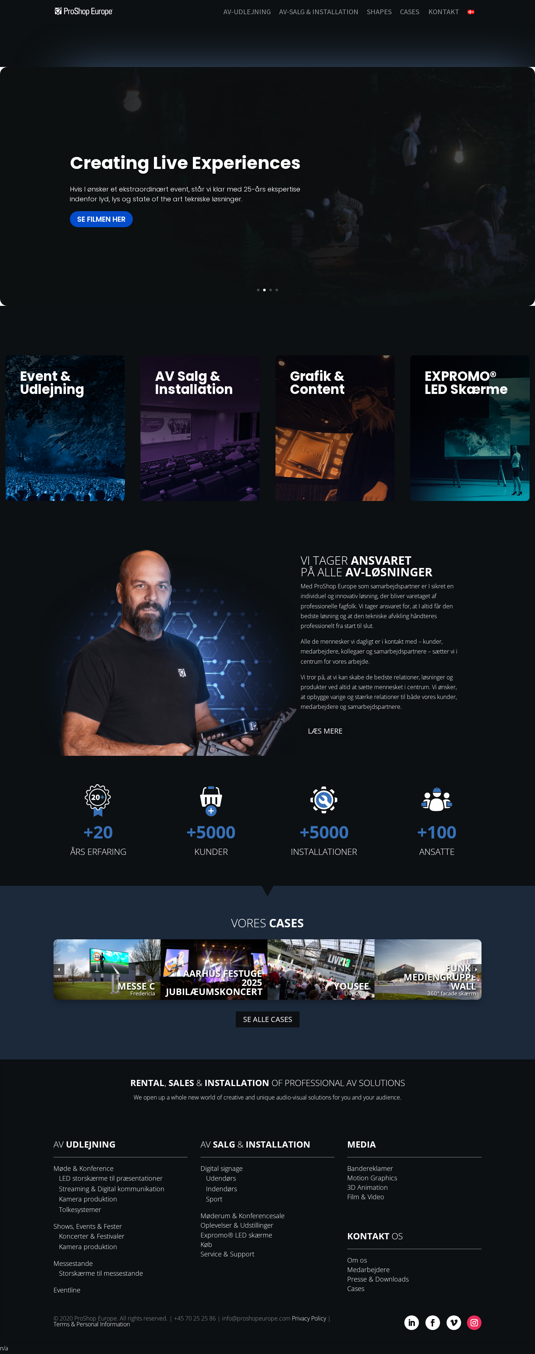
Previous (59, 969)
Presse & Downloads (378, 1279)
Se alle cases (267, 1019)
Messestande (73, 1263)
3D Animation (367, 1187)
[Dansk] (475, 16)
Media (361, 1144)
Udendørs (221, 1178)
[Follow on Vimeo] (454, 1322)
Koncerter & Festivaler (91, 1236)
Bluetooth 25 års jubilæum (188, 182)
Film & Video (365, 1196)
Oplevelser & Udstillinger (237, 1225)
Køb (206, 1244)
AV (84, 1144)
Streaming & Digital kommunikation (112, 1188)
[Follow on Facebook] (432, 1322)
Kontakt (443, 12)
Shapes (379, 12)
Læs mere (325, 731)
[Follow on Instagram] (474, 1322)
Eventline (67, 1290)
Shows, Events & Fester (88, 1226)
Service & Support (227, 1254)
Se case (91, 235)
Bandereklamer (370, 1168)
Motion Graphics (372, 1177)
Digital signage (222, 1168)
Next (476, 969)
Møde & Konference (84, 1168)
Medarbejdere (368, 1269)
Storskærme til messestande (101, 1273)
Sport (214, 1199)
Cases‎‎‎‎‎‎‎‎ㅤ (409, 12)
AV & (255, 1144)
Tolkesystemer (80, 1209)
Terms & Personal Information (92, 1324)
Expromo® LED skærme (236, 1235)
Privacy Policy (309, 1318)
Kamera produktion (88, 1199)
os (375, 1236)
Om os (357, 1260)
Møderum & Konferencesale (243, 1215)
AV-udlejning (247, 12)
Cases (355, 1288)
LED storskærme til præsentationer (111, 1178)
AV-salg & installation (318, 12)
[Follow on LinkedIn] (411, 1322)
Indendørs (221, 1188)
